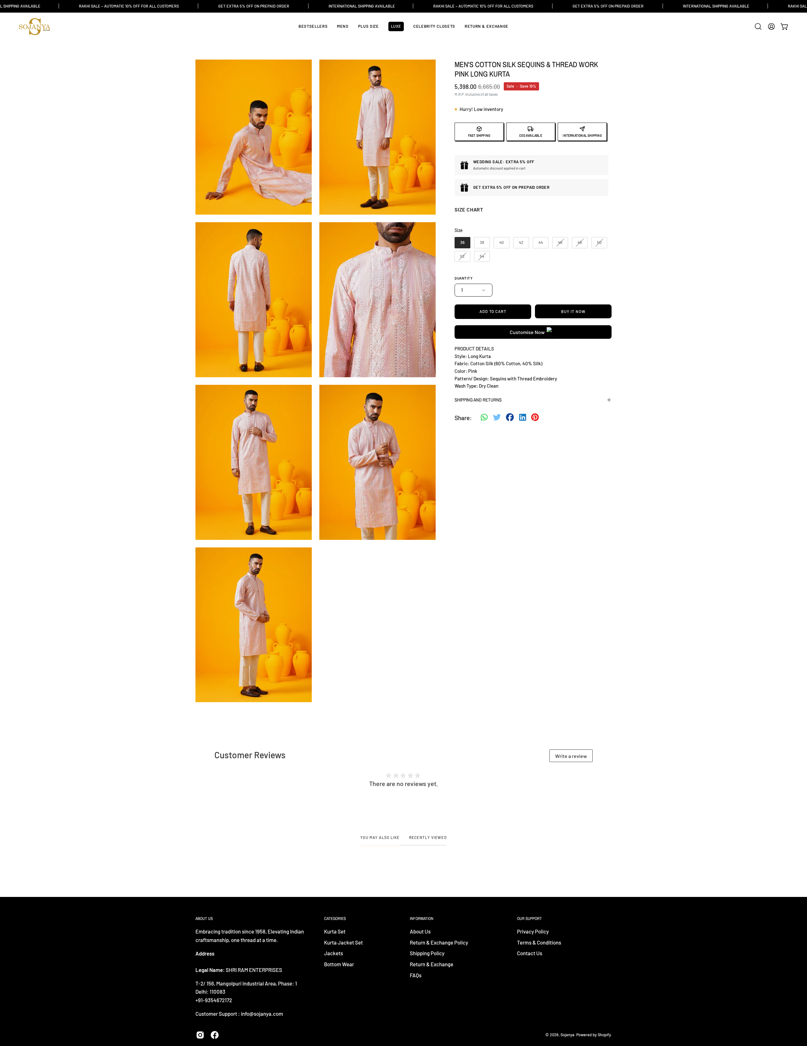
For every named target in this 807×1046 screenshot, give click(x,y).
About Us (420, 931)
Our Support (529, 918)
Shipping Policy (427, 953)
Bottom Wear (339, 964)
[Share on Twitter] (497, 418)
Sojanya (567, 1034)
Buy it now (573, 311)
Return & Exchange (431, 964)
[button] (758, 26)
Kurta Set (334, 931)
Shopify (604, 1034)
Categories (335, 918)
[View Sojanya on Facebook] (214, 1035)
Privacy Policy (533, 931)
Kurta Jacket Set (343, 942)
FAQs (415, 975)
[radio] (462, 242)
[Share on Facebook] (510, 418)
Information (421, 918)
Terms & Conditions (539, 942)
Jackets (333, 953)
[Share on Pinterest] (535, 418)
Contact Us (529, 953)
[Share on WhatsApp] (484, 418)
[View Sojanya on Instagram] (200, 1035)
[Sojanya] (34, 26)
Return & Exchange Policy (439, 942)
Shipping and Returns (478, 399)
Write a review (571, 756)
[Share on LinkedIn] (522, 418)
